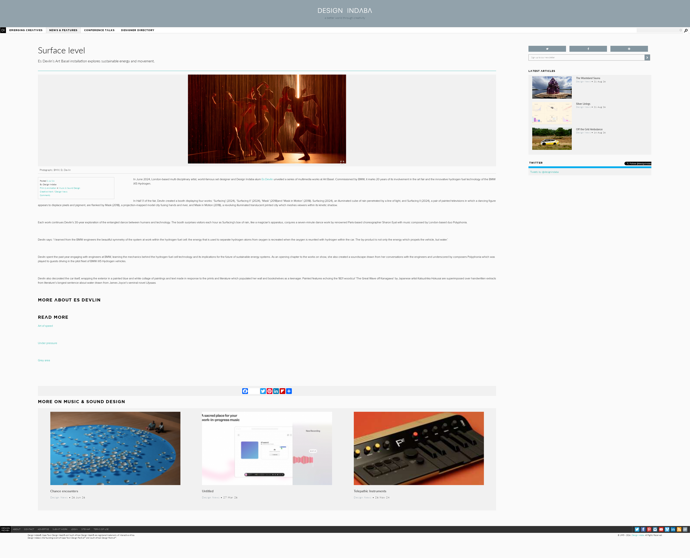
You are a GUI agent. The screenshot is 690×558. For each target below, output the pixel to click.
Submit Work (60, 529)
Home (3, 30)
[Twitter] (263, 391)
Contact (29, 529)
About (16, 529)
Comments (45, 195)
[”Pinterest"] (629, 49)
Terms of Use (101, 529)
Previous (106, 140)
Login (74, 529)
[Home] (345, 12)
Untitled (207, 491)
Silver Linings (583, 103)
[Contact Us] (685, 529)
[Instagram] (655, 529)
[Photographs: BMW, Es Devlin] (267, 165)
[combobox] (659, 30)
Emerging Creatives (26, 30)
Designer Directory (137, 30)
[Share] (289, 391)
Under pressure (47, 343)
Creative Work (46, 191)
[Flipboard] (282, 391)
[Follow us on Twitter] (547, 49)
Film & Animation (48, 188)
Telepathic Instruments (370, 491)
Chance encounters (64, 491)
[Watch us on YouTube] (661, 529)
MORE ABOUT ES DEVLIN (69, 300)
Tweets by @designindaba (544, 172)
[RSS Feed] (679, 529)
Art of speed (45, 326)
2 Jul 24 (50, 180)
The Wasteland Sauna (588, 78)
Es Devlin (267, 179)
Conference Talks (99, 30)
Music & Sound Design (69, 188)
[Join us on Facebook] (588, 49)
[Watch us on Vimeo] (667, 529)
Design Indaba (638, 535)
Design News (61, 191)
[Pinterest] (269, 391)
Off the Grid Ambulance (589, 129)
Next (427, 140)
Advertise (43, 529)
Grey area (44, 360)
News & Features (63, 30)
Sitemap (85, 529)
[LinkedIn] (276, 391)
